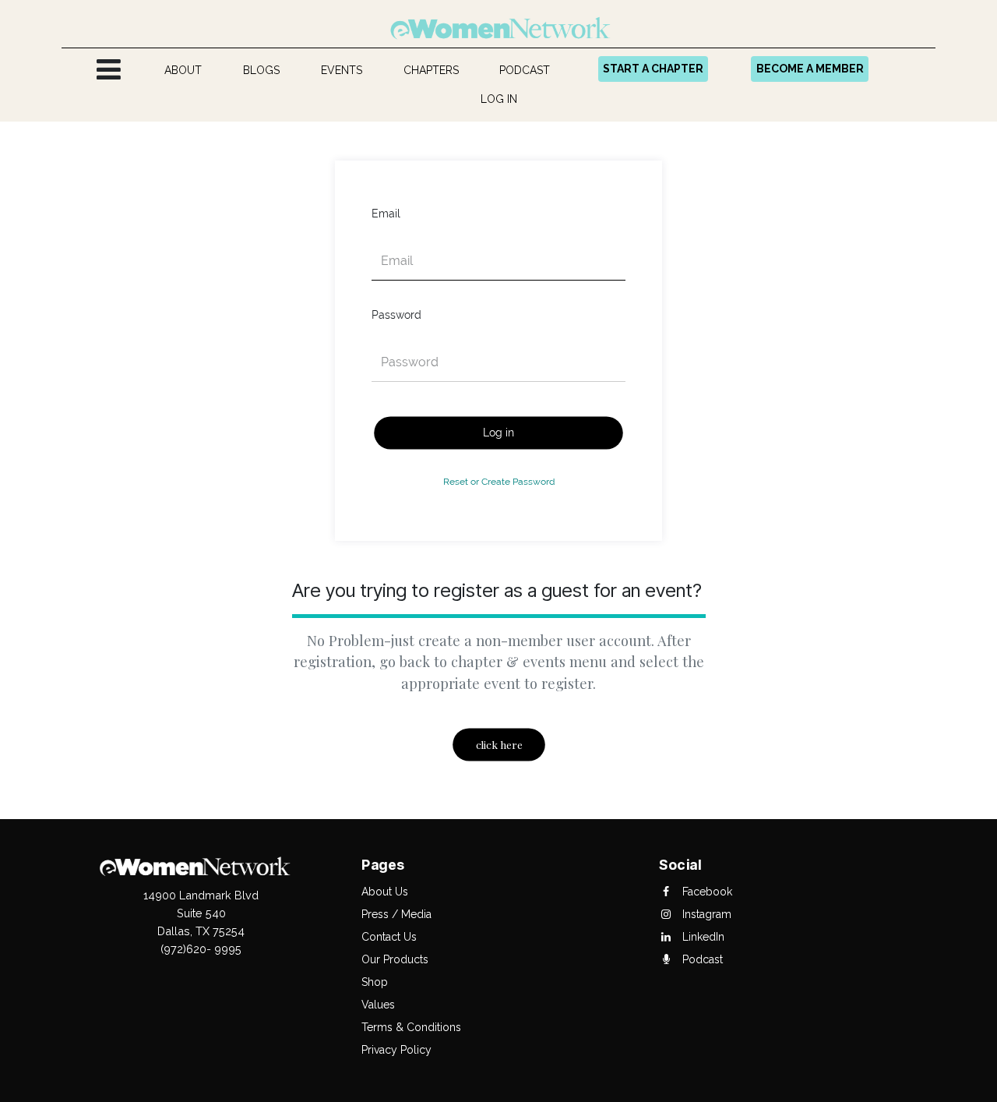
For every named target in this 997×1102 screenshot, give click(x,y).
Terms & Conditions (411, 1027)
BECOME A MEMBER (810, 68)
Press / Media (396, 914)
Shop (374, 982)
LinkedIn (701, 937)
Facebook (705, 891)
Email (386, 213)
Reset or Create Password (499, 481)
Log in (498, 432)
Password (396, 315)
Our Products (394, 959)
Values (378, 1004)
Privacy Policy (396, 1050)
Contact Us (389, 937)
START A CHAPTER (653, 68)
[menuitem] (183, 70)
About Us (384, 891)
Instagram (705, 914)
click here (498, 745)
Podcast (701, 959)
